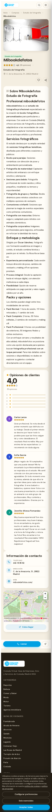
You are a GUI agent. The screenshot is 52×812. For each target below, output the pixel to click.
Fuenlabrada (9, 721)
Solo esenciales (26, 800)
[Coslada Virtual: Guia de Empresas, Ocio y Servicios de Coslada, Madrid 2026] (11, 5)
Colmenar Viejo (10, 746)
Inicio (5, 13)
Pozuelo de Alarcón (12, 758)
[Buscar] (39, 5)
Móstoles (7, 737)
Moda (6, 697)
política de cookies (32, 786)
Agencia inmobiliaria (12, 709)
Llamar (24, 644)
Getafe (6, 733)
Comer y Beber (10, 693)
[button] (26, 35)
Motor (6, 701)
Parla (5, 762)
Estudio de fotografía (32, 13)
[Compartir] (46, 80)
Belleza (6, 689)
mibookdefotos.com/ (23, 582)
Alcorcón (7, 729)
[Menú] (46, 5)
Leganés (7, 742)
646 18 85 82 (18, 563)
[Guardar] (39, 80)
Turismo (7, 705)
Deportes (7, 685)
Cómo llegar (27, 627)
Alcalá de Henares (11, 725)
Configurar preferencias (26, 794)
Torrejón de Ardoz (11, 754)
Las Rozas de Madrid (12, 750)
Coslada (7, 766)
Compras (15, 13)
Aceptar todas (26, 807)
